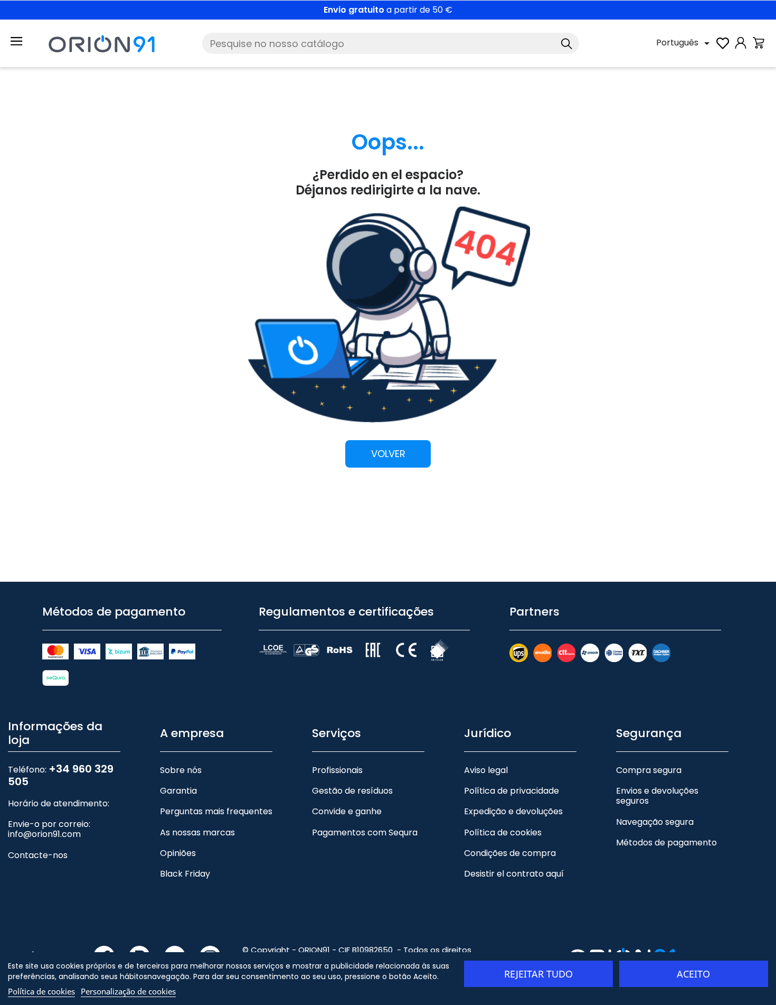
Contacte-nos (38, 855)
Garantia (178, 791)
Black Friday (185, 874)
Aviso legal (486, 770)
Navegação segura (655, 822)
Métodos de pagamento (666, 842)
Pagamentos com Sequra (365, 832)
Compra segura (649, 770)
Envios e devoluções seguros (657, 796)
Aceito (693, 973)
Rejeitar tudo (538, 973)
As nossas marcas (197, 832)
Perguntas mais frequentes (216, 811)
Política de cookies (503, 832)
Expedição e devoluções (513, 811)
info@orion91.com (44, 834)
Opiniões (178, 853)
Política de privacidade (511, 791)
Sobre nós (181, 770)
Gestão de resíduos (352, 791)
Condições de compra (510, 853)
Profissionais (337, 770)
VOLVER (388, 454)
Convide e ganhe (347, 811)
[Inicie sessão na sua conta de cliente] (740, 48)
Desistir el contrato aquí (514, 874)
